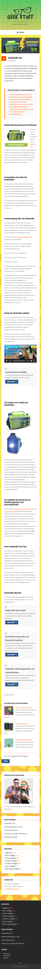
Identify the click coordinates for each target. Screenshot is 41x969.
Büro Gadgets (10, 855)
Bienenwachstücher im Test (13, 827)
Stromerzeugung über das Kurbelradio (20, 99)
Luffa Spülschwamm (11, 830)
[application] (20, 354)
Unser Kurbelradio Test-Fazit (17, 111)
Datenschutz (6, 956)
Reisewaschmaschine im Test (24, 739)
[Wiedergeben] (7, 361)
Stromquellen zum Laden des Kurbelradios (21, 97)
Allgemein (14, 756)
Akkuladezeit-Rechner (23, 237)
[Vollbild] (34, 361)
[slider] (19, 360)
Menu (21, 32)
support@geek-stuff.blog (11, 889)
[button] (20, 353)
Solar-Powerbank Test (22, 723)
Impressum (6, 953)
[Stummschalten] (31, 361)
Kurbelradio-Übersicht (16, 114)
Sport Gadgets (10, 866)
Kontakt (5, 958)
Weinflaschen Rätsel (10, 837)
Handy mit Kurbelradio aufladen (18, 102)
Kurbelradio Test (9, 823)
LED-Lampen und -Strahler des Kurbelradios (21, 104)
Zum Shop (11, 381)
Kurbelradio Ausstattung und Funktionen (21, 94)
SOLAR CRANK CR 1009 (33, 144)
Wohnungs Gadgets (12, 869)
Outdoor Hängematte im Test (24, 707)
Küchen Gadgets (11, 861)
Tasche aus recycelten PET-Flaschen (15, 834)
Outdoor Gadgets (23, 756)
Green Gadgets (10, 858)
